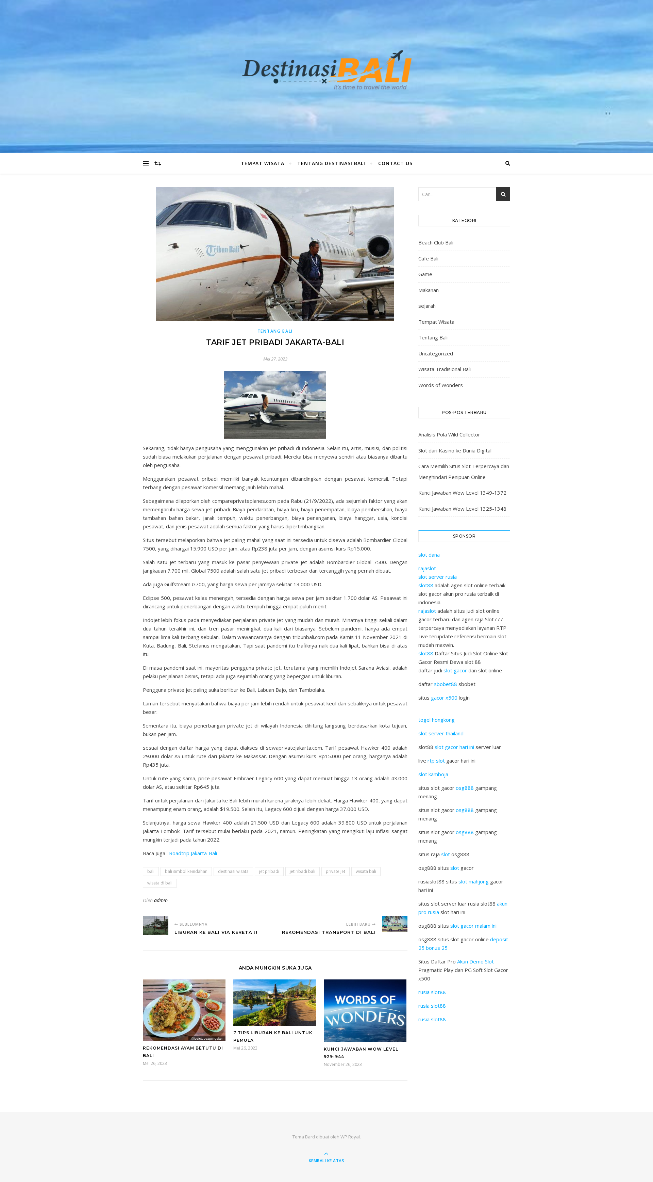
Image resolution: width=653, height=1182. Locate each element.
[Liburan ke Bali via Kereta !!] (155, 925)
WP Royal (350, 1137)
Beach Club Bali (435, 242)
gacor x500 (444, 697)
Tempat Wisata (262, 163)
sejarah (427, 305)
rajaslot (427, 568)
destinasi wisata (233, 871)
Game (425, 274)
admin (161, 900)
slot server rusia (437, 576)
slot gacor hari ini (454, 747)
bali (150, 871)
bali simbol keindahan (186, 871)
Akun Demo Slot (475, 961)
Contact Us (395, 163)
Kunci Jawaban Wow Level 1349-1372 (462, 492)
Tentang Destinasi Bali (331, 163)
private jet (335, 871)
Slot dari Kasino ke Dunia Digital (454, 450)
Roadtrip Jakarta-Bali (193, 853)
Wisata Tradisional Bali (444, 369)
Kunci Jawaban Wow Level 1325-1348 (462, 508)
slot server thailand (441, 733)
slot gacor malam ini (473, 925)
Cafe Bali (428, 258)
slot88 (425, 585)
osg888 (465, 787)
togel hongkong (436, 719)
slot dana (429, 554)
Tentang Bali (275, 331)
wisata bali (366, 871)
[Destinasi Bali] (326, 75)
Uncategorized (435, 353)
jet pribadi (269, 871)
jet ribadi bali (302, 871)
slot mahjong (473, 881)
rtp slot (436, 760)
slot (445, 854)
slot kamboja (433, 774)
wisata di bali (159, 883)
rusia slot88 (432, 992)
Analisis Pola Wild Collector (449, 434)
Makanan (428, 290)
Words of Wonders (440, 385)
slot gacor (455, 670)
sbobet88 (445, 684)
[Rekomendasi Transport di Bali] (394, 924)
